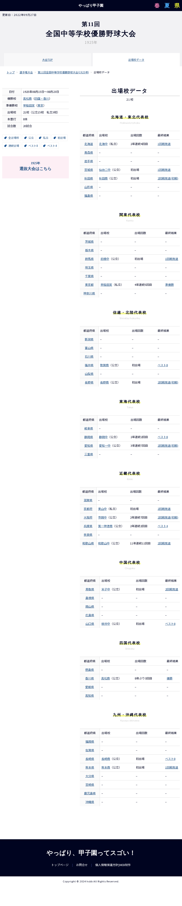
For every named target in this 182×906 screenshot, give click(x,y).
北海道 (88, 144)
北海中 (103, 144)
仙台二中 (105, 170)
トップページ (60, 865)
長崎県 (89, 759)
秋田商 (103, 178)
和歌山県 (88, 543)
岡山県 (89, 606)
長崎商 (105, 759)
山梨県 (89, 374)
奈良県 (88, 534)
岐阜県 (88, 428)
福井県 (89, 365)
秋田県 (88, 178)
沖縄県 (89, 802)
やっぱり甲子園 (91, 5)
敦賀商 (104, 365)
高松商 (27, 98)
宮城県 (88, 170)
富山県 (89, 348)
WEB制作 (125, 865)
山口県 (89, 624)
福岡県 (89, 741)
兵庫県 (88, 526)
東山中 (102, 509)
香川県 (89, 678)
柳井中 (105, 624)
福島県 (88, 195)
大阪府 (88, 517)
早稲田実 (29, 105)
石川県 (89, 356)
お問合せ (82, 865)
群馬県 (89, 259)
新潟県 (89, 339)
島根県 (89, 598)
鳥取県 (89, 589)
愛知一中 (105, 445)
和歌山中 (104, 543)
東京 (40, 105)
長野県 (89, 382)
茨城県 (89, 241)
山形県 (88, 187)
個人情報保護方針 (106, 865)
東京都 (89, 284)
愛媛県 (89, 687)
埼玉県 (89, 267)
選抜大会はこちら (35, 166)
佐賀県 (89, 750)
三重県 (88, 454)
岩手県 (88, 161)
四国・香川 (42, 98)
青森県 (88, 152)
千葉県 (89, 276)
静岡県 (88, 437)
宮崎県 (89, 784)
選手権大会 (26, 72)
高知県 (89, 695)
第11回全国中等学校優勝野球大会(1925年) (63, 72)
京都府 (88, 509)
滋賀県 (88, 500)
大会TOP (47, 59)
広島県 (89, 615)
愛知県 (88, 445)
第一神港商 (105, 526)
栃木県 (89, 250)
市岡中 (102, 517)
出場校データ (136, 59)
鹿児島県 (90, 793)
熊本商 (105, 767)
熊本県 (89, 767)
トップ (11, 72)
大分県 (89, 776)
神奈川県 (89, 293)
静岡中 (103, 437)
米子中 (105, 589)
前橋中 (105, 259)
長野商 (104, 382)
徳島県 (89, 670)
